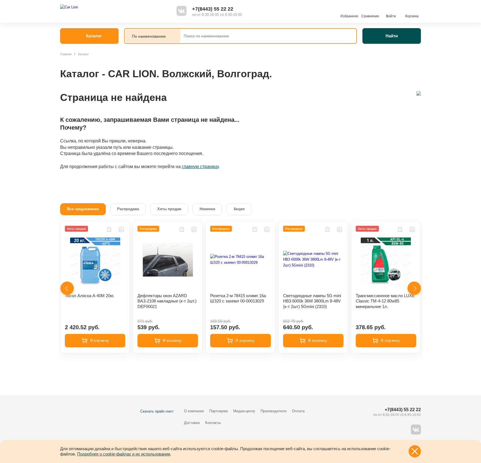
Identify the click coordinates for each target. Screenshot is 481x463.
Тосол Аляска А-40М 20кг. (89, 295)
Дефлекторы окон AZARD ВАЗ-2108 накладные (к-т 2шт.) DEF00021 (167, 301)
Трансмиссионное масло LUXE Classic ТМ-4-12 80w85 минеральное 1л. (385, 301)
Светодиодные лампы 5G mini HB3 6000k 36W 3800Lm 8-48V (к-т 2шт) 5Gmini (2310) (312, 301)
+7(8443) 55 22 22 (212, 9)
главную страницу (200, 166)
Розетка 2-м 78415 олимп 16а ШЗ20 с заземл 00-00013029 (238, 298)
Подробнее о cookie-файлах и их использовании (123, 454)
